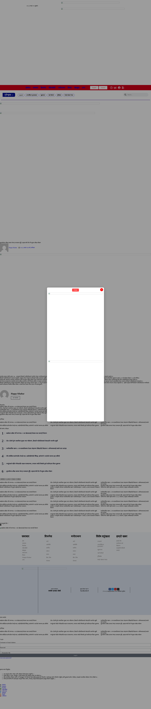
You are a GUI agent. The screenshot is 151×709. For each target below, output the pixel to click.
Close (75, 290)
